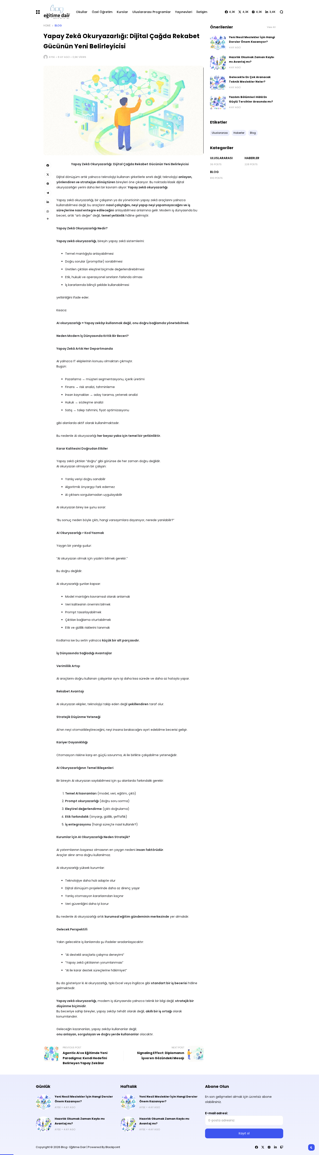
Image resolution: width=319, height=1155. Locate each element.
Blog (58, 25)
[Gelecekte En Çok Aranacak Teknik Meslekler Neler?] (218, 82)
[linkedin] (47, 202)
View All (271, 27)
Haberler (252, 158)
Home (47, 25)
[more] (47, 218)
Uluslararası (221, 158)
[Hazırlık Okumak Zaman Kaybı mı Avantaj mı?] (218, 62)
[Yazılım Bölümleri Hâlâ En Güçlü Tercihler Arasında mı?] (218, 102)
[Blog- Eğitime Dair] (56, 12)
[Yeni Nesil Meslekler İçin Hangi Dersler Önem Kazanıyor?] (218, 43)
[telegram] (47, 192)
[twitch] (281, 1147)
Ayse (52, 57)
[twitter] (47, 174)
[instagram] (269, 1147)
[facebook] (47, 165)
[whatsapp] (47, 211)
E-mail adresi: (216, 1113)
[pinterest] (47, 183)
